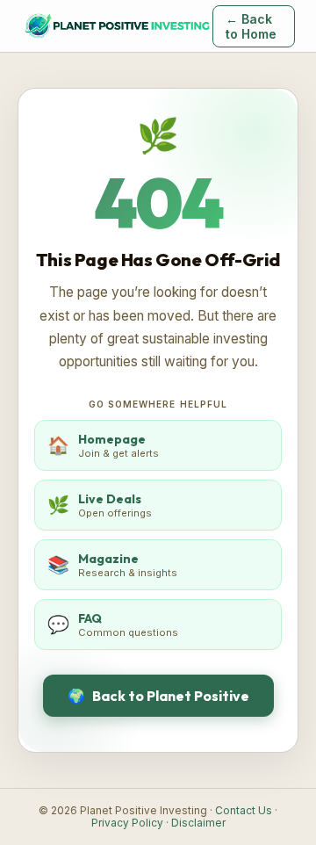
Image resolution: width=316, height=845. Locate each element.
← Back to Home (251, 26)
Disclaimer (198, 823)
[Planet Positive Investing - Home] (116, 26)
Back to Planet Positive (158, 695)
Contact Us (243, 811)
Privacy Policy (127, 823)
